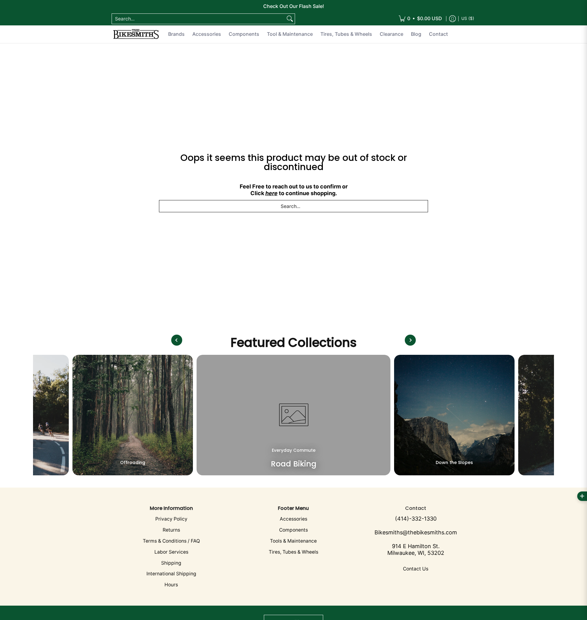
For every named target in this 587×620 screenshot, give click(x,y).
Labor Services (171, 552)
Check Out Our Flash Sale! (293, 6)
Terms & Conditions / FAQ (171, 541)
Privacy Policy (171, 519)
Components (293, 530)
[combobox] (198, 19)
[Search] (290, 19)
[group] (132, 415)
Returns (171, 530)
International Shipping (171, 574)
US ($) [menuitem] (467, 18)
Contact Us (415, 569)
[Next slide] (410, 340)
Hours (171, 585)
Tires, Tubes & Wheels (293, 552)
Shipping (171, 563)
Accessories (293, 519)
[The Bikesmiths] (136, 34)
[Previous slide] (176, 340)
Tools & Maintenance (293, 541)
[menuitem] (420, 18)
